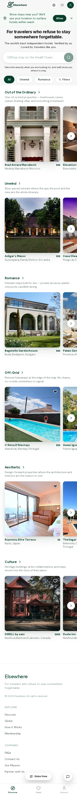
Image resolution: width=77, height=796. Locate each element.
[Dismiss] (71, 18)
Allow (59, 18)
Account (64, 792)
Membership (13, 733)
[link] (32, 138)
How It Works (13, 727)
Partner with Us (14, 771)
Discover (10, 714)
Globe (9, 721)
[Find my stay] (68, 57)
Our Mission (12, 765)
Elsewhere (16, 676)
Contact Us (12, 759)
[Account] (70, 5)
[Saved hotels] (62, 5)
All (9, 79)
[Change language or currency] (54, 5)
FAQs (8, 753)
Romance (44, 79)
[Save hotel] (55, 111)
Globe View (40, 776)
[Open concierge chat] (68, 776)
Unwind (24, 79)
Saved (38, 792)
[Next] (71, 136)
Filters (66, 79)
